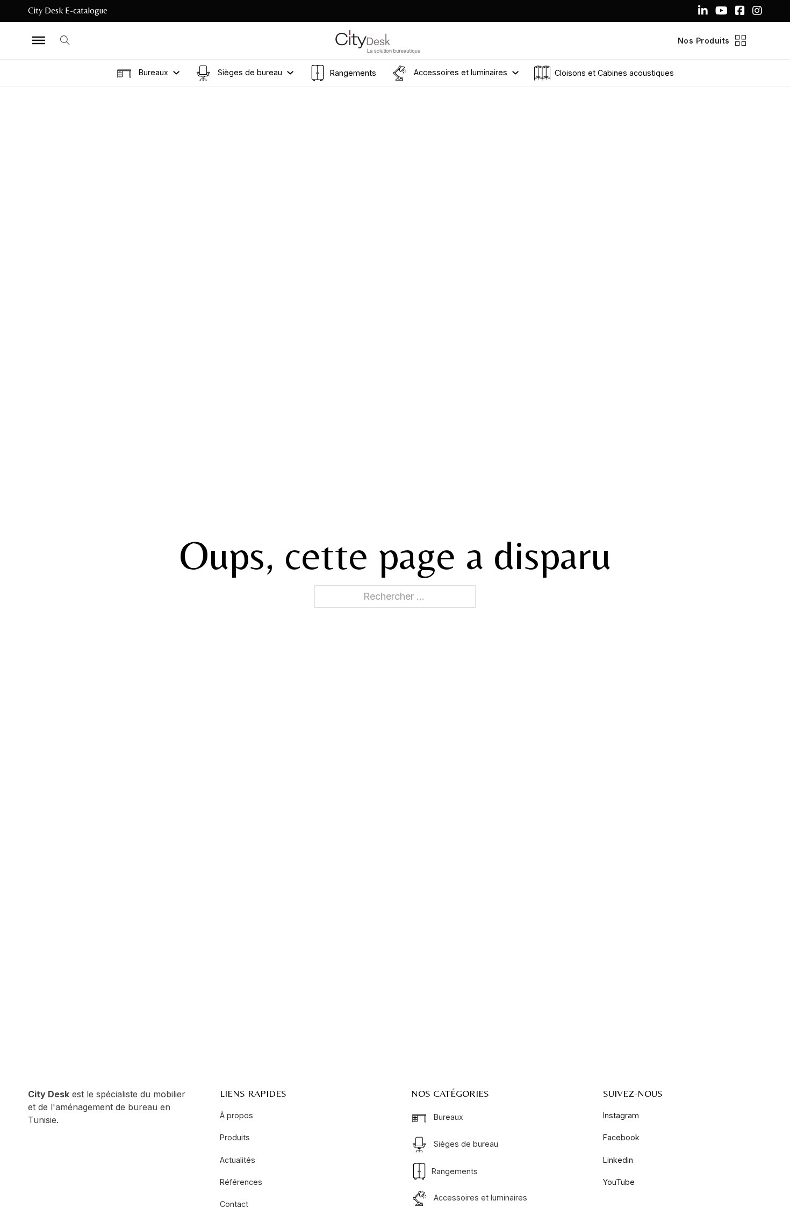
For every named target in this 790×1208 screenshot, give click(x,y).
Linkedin (618, 1159)
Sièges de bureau (249, 71)
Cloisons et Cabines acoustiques (614, 72)
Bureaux (152, 71)
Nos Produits (704, 40)
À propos (236, 1115)
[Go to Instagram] (757, 10)
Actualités (237, 1159)
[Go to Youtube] (721, 10)
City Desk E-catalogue (67, 10)
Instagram (621, 1115)
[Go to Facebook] (740, 10)
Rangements (353, 72)
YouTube (619, 1182)
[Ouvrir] (38, 40)
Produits (235, 1137)
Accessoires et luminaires (459, 71)
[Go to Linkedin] (703, 10)
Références (241, 1182)
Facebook (621, 1137)
